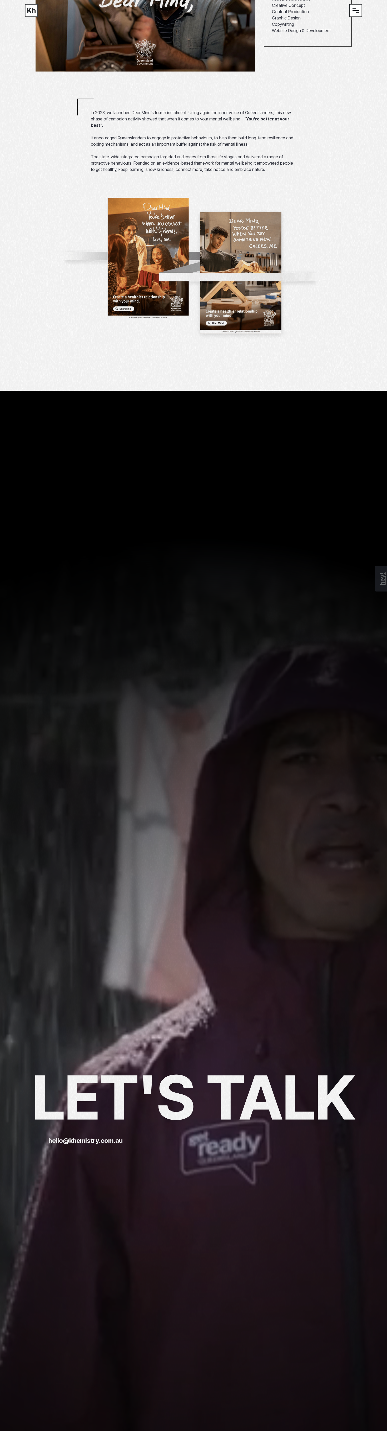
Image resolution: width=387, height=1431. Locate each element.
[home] (31, 10)
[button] (355, 10)
